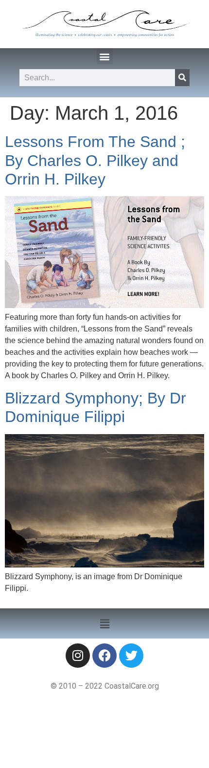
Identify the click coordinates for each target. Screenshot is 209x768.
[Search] (182, 77)
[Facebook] (104, 655)
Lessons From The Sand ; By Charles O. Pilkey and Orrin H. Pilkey (95, 160)
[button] (105, 56)
